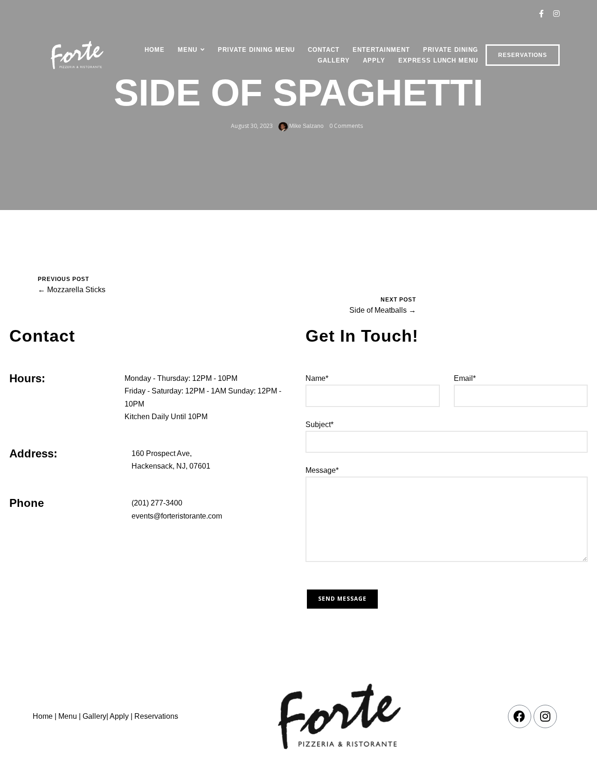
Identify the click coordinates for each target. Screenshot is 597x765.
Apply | (121, 716)
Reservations (522, 55)
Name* (316, 378)
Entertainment (381, 49)
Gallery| (95, 716)
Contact (324, 49)
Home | (44, 716)
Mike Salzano (306, 126)
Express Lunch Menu (438, 60)
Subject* (319, 424)
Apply (374, 60)
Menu (187, 49)
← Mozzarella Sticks (71, 290)
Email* (465, 378)
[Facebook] (519, 716)
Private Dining (450, 49)
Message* (322, 470)
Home (155, 49)
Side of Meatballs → (382, 310)
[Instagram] (545, 716)
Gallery (334, 60)
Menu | (69, 716)
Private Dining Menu (256, 49)
